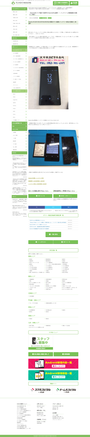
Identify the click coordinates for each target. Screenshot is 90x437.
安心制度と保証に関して (57, 416)
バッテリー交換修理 (16, 76)
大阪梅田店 (31, 279)
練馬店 (30, 264)
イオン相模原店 (49, 262)
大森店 (30, 270)
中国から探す (15, 29)
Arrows (14, 114)
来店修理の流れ (40, 414)
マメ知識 (14, 138)
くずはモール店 (32, 287)
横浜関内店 (48, 260)
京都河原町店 (48, 279)
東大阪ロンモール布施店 (51, 285)
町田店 (63, 260)
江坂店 (30, 289)
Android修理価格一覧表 (22, 426)
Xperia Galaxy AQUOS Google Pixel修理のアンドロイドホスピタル (42, 7)
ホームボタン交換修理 (16, 61)
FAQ (13, 126)
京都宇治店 (48, 289)
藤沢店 (63, 259)
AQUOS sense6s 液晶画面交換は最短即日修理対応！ (40, 226)
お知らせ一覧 (55, 407)
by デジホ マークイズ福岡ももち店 (36, 327)
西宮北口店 (64, 279)
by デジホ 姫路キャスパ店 (34, 282)
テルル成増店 (65, 267)
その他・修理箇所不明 (21, 425)
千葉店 (47, 270)
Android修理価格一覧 (17, 123)
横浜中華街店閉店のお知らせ (18, 205)
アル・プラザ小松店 (33, 303)
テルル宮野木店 (65, 265)
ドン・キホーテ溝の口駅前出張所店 (53, 264)
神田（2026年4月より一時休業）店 (36, 272)
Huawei (14, 108)
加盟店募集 (39, 423)
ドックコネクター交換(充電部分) (18, 67)
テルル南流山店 (65, 269)
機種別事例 (15, 149)
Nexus (14, 117)
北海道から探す (15, 17)
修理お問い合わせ (40, 406)
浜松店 (47, 311)
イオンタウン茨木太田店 (34, 285)
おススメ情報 (15, 135)
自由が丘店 (64, 270)
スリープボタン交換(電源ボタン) (18, 58)
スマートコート (20, 423)
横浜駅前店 (48, 259)
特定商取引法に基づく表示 (58, 418)
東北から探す (15, 20)
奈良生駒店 (31, 284)
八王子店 (31, 265)
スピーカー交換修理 (16, 70)
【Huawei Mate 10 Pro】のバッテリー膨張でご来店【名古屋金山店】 (19, 164)
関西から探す (15, 14)
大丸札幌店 (31, 296)
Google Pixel (15, 99)
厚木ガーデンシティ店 (34, 262)
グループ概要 (55, 415)
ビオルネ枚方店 (49, 287)
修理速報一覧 (55, 409)
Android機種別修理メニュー (18, 90)
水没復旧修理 (15, 73)
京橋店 (47, 281)
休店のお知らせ (15, 212)
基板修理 (14, 82)
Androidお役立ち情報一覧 (57, 406)
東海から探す (15, 26)
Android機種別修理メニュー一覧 (23, 428)
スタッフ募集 (39, 407)
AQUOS (14, 102)
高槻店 (63, 284)
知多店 (63, 310)
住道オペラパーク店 (66, 285)
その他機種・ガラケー (16, 120)
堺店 (30, 281)
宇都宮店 (48, 272)
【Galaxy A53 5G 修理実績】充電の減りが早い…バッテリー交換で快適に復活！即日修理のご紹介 (19, 180)
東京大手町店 (65, 272)
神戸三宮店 (48, 282)
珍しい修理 (15, 146)
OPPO (14, 111)
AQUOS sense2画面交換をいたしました (37, 220)
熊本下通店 (31, 325)
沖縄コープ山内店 (66, 325)
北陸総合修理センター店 (51, 303)
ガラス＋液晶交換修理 (49, 215)
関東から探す (15, 11)
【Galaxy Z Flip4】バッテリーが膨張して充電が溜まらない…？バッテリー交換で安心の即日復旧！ (19, 188)
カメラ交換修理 (15, 64)
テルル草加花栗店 (33, 269)
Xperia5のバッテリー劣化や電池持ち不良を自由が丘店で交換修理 (19, 172)
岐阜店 (30, 311)
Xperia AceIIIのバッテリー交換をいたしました (38, 224)
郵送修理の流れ (40, 412)
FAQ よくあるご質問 (41, 415)
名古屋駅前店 (32, 310)
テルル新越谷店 (49, 267)
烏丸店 (47, 284)
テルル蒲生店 (48, 265)
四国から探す (15, 32)
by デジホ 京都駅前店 (66, 282)
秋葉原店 (31, 260)
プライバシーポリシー (57, 419)
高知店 (30, 318)
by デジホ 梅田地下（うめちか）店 (69, 287)
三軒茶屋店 (64, 264)
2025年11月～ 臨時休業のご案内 (19, 199)
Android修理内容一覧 (17, 50)
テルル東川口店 (49, 269)
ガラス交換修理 (15, 53)
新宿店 (30, 259)
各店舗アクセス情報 (41, 421)
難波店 (63, 281)
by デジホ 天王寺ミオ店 (67, 289)
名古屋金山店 (48, 310)
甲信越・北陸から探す (16, 23)
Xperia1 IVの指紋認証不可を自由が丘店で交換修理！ (39, 228)
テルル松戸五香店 (33, 267)
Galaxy (14, 96)
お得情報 (14, 132)
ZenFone (14, 105)
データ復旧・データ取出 (17, 79)
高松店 (47, 318)
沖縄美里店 (48, 325)
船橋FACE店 (65, 262)
